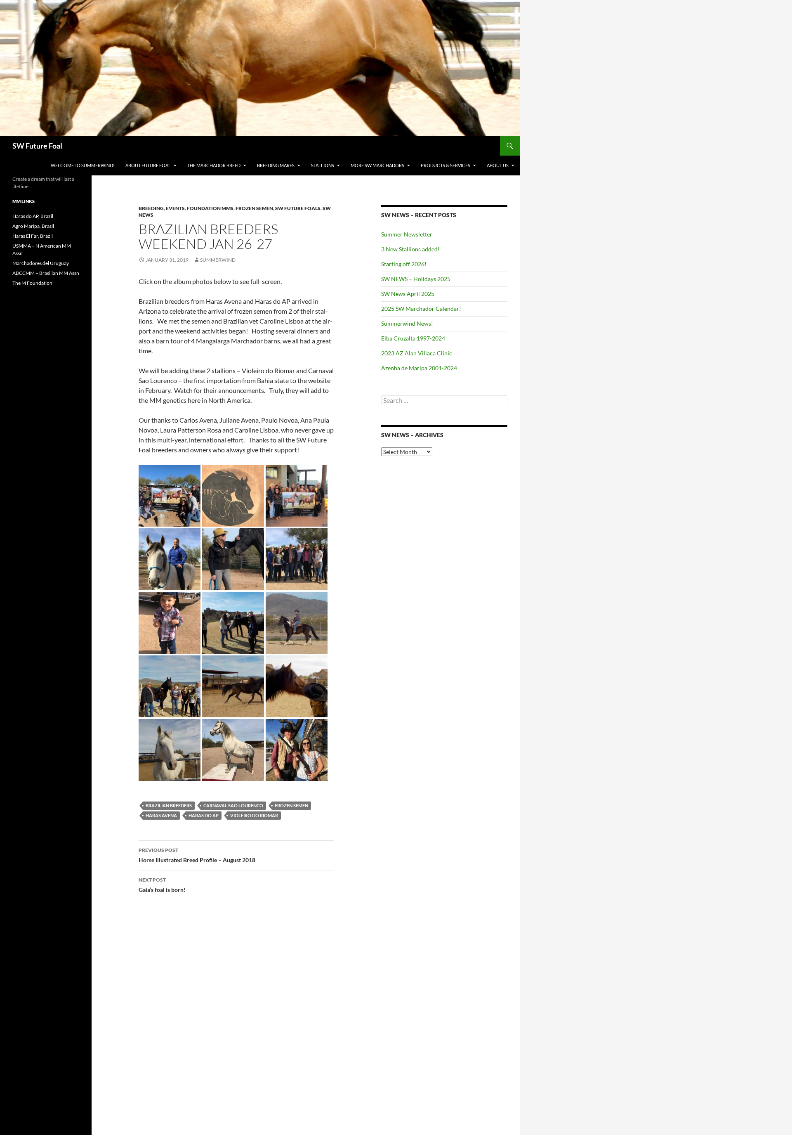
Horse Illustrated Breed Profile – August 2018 (197, 855)
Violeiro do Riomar (254, 815)
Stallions (322, 165)
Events (175, 208)
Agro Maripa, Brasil (33, 226)
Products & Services (445, 165)
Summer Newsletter (406, 234)
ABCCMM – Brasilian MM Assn (45, 273)
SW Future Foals (298, 208)
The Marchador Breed (213, 165)
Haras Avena (161, 815)
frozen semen (291, 805)
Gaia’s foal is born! (162, 885)
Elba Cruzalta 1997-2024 (413, 338)
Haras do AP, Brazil (32, 216)
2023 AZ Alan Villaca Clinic (416, 353)
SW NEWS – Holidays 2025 (415, 278)
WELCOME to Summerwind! (83, 165)
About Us (498, 165)
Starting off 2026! (404, 263)
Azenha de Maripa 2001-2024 (419, 367)
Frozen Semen (254, 208)
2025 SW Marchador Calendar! (421, 308)
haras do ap (204, 815)
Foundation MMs (210, 208)
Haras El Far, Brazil (32, 236)
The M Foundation (32, 283)
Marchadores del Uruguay (40, 263)
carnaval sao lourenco (233, 805)
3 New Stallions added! (410, 249)
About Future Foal (148, 165)
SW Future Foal (37, 145)
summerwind (218, 260)
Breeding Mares (276, 165)
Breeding (151, 208)
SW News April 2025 (407, 293)
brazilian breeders (169, 805)
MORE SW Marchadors (377, 165)
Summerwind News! (407, 323)
